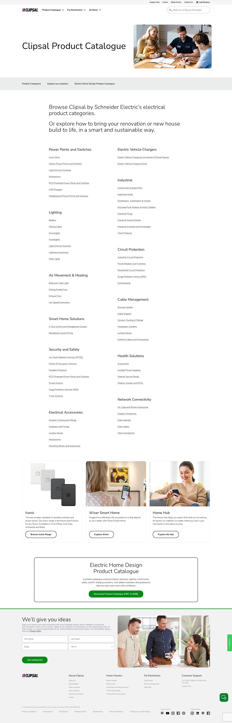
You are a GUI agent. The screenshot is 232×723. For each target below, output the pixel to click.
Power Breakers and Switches (132, 264)
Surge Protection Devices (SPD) (64, 390)
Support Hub (186, 686)
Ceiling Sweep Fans (58, 290)
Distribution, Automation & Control (134, 201)
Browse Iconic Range (40, 534)
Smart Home (110, 684)
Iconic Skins (54, 157)
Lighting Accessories (58, 252)
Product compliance (29, 712)
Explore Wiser (101, 534)
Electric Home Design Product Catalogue (95, 83)
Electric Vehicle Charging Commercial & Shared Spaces (143, 157)
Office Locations (74, 687)
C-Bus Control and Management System (68, 327)
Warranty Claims (80, 712)
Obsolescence (98, 712)
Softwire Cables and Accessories (133, 340)
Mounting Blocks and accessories (64, 446)
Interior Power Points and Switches (65, 164)
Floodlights (54, 240)
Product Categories (31, 83)
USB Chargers (55, 190)
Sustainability (73, 684)
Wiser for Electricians (151, 684)
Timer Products (125, 233)
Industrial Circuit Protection (130, 257)
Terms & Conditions (116, 712)
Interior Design (111, 680)
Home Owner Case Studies (116, 694)
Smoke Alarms (56, 383)
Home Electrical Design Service (117, 687)
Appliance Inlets (125, 194)
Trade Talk (147, 687)
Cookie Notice (48, 712)
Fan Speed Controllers (59, 302)
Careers (71, 697)
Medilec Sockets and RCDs (130, 383)
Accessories (123, 364)
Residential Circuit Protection (131, 270)
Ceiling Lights (55, 227)
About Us (72, 680)
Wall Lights (54, 259)
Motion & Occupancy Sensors (63, 364)
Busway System (125, 307)
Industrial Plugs (125, 214)
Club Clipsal (148, 680)
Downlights (54, 233)
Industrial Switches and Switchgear (134, 227)
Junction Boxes (56, 433)
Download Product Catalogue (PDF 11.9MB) (116, 594)
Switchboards (124, 283)
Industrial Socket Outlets (129, 220)
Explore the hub (166, 534)
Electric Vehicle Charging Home (132, 164)
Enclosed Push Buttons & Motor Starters (137, 207)
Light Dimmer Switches (60, 170)
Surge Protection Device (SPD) (132, 277)
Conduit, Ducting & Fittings (130, 320)
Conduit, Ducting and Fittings (62, 420)
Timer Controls (56, 396)
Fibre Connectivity (126, 433)
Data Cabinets (124, 420)
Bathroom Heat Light (59, 283)
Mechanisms (55, 177)
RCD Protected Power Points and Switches (69, 183)
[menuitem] (53, 9)
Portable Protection (58, 370)
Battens (52, 220)
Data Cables (123, 427)
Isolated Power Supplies (129, 370)
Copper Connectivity (127, 414)
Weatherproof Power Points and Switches (68, 196)
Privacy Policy (35, 631)
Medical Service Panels (128, 377)
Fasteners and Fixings (59, 427)
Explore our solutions (57, 83)
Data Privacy (63, 712)
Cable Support (124, 314)
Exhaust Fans (55, 296)
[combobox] (91, 646)
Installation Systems (127, 327)
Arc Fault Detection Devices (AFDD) (66, 357)
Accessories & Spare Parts (130, 188)
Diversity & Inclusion (76, 694)
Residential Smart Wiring (61, 333)
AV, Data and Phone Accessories (133, 407)
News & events (74, 691)
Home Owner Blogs (113, 691)
